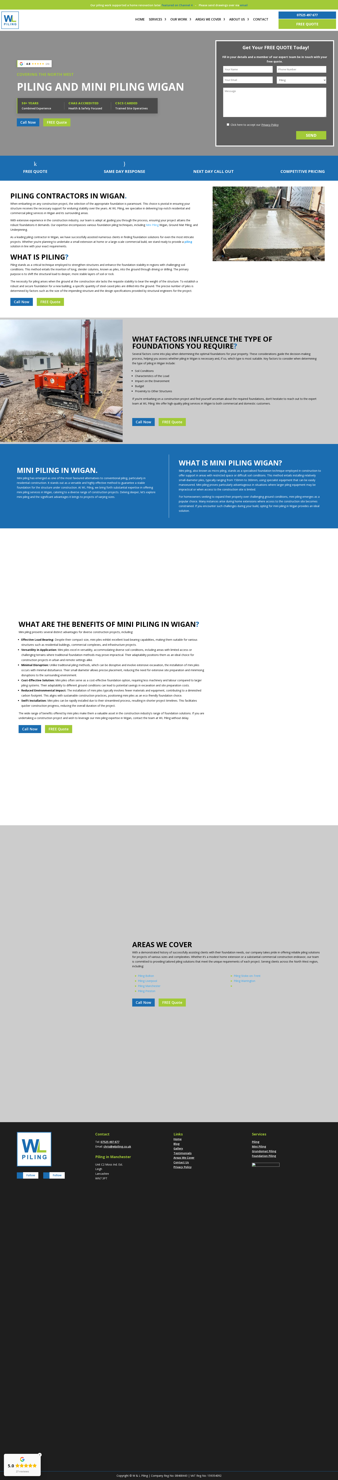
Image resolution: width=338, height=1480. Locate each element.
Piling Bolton (146, 976)
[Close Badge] (40, 1455)
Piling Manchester (149, 986)
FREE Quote (307, 24)
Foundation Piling (264, 1156)
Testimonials (182, 1153)
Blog (176, 1144)
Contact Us (181, 1162)
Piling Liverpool (147, 981)
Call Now (28, 122)
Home (140, 19)
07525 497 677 (307, 15)
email (244, 5)
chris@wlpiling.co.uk (117, 1146)
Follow (30, 1175)
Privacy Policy (270, 125)
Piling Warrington (244, 981)
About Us (237, 19)
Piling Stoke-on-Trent (247, 976)
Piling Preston (146, 991)
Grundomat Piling (264, 1151)
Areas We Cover (208, 19)
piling (188, 242)
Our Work (178, 19)
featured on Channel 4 (177, 5)
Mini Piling (152, 225)
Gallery (178, 1148)
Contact (260, 19)
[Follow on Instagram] (20, 1175)
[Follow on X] (46, 1175)
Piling (255, 1142)
